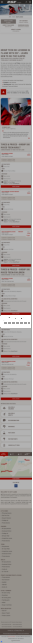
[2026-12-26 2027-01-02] (17, 323)
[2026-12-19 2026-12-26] (13, 323)
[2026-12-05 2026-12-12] (5, 323)
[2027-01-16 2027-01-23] (29, 323)
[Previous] (8, 317)
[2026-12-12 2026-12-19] (9, 323)
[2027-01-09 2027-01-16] (25, 323)
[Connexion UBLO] (1, 641)
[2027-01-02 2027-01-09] (21, 323)
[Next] (23, 317)
